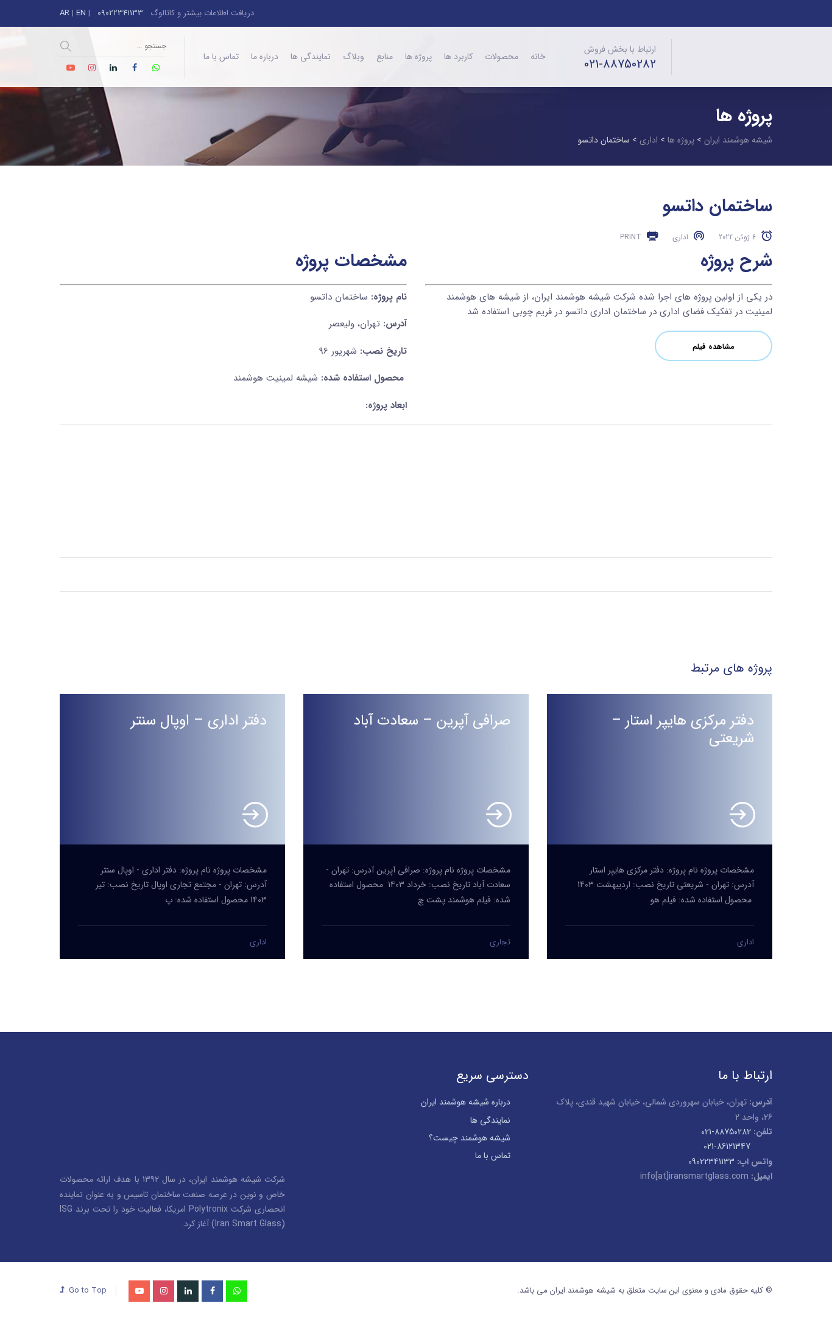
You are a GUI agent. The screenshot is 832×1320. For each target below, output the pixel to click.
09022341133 (119, 13)
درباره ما (264, 56)
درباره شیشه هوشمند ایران (465, 1102)
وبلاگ (353, 56)
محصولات (501, 56)
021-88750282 (620, 64)
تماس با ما (221, 56)
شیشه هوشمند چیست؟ (469, 1138)
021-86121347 (726, 1146)
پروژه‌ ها (418, 56)
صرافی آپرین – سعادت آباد (431, 720)
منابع (384, 56)
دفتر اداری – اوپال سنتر (199, 720)
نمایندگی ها (311, 56)
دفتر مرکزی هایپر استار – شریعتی (683, 729)
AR (64, 13)
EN (81, 13)
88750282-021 (726, 1132)
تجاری (500, 942)
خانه (538, 56)
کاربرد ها (458, 56)
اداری (258, 942)
